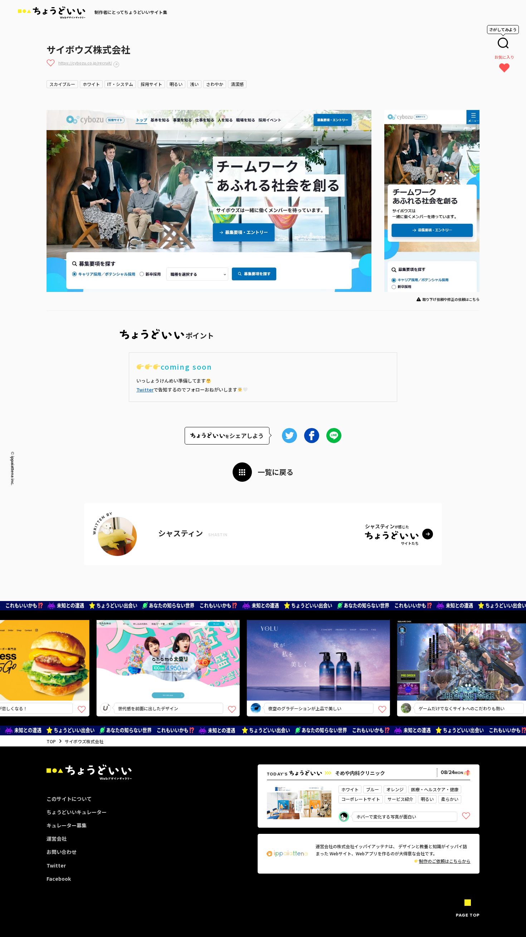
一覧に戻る (275, 472)
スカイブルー (62, 84)
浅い (194, 84)
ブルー (372, 789)
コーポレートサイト (360, 799)
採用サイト (151, 84)
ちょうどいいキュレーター (77, 812)
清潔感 (237, 84)
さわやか (214, 84)
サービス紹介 (400, 799)
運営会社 (57, 838)
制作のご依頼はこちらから (445, 861)
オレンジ (395, 789)
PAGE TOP (467, 915)
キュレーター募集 (67, 825)
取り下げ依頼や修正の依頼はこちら (450, 299)
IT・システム (120, 84)
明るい (176, 84)
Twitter (145, 389)
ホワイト (91, 84)
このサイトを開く (144, 673)
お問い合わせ (62, 851)
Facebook (59, 878)
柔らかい (449, 799)
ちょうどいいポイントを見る (146, 650)
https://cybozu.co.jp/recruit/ (85, 63)
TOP (51, 741)
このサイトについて (69, 798)
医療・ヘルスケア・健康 (434, 789)
